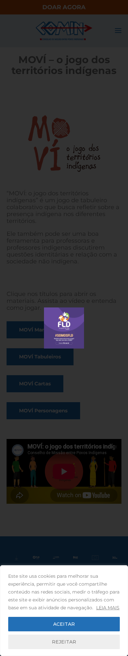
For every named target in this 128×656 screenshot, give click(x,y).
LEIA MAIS (107, 608)
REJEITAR (64, 642)
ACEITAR (64, 624)
